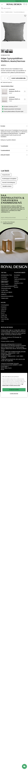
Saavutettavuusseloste (7, 296)
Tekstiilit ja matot (18, 283)
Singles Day (4, 315)
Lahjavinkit (3, 309)
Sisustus (16, 277)
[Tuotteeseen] (14, 91)
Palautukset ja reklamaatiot (4, 282)
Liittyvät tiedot (5, 155)
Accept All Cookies (14, 389)
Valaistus (16, 281)
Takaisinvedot (4, 298)
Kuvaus (3, 126)
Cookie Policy (4, 290)
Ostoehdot (4, 277)
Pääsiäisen (3, 307)
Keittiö (15, 285)
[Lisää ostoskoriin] (24, 91)
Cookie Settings (14, 393)
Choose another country (7, 341)
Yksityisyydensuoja (6, 288)
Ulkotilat (16, 287)
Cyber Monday (5, 319)
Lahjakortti (3, 294)
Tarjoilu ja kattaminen (20, 279)
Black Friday (4, 317)
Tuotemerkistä (5, 150)
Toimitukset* (4, 279)
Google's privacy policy (14, 385)
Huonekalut (17, 275)
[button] (24, 4)
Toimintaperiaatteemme (7, 286)
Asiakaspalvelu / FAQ (6, 275)
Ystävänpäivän (5, 305)
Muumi (3, 313)
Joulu (2, 321)
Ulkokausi (3, 311)
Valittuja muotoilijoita (6, 292)
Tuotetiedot (4, 146)
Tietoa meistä (4, 284)
